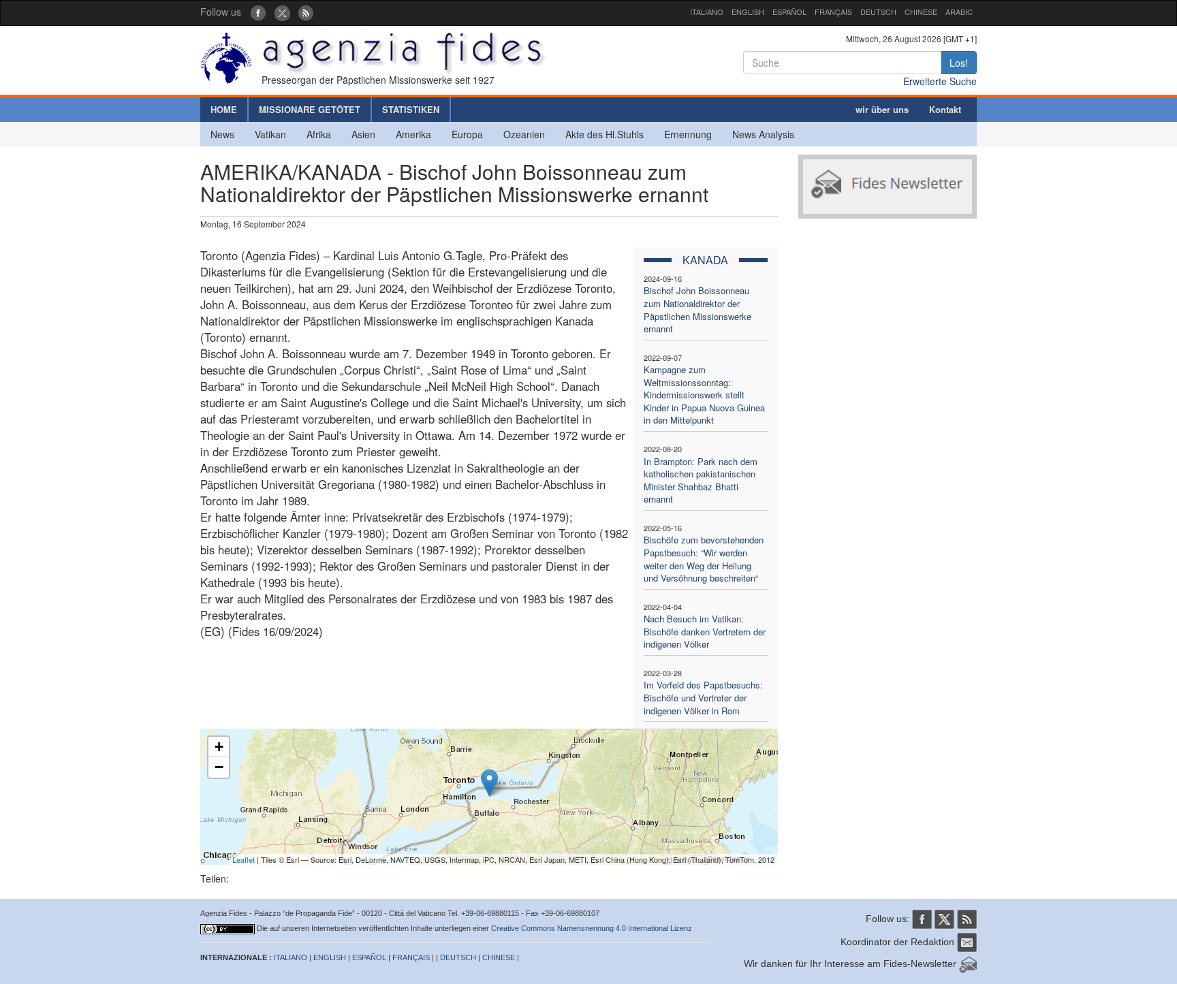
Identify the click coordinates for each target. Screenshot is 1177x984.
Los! (959, 62)
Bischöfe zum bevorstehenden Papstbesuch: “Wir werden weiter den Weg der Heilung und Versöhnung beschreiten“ (704, 558)
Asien (363, 134)
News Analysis (763, 134)
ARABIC (959, 11)
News (222, 134)
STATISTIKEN (410, 109)
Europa (467, 134)
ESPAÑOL (789, 11)
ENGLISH (748, 11)
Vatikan (270, 134)
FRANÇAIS (833, 11)
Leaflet (243, 859)
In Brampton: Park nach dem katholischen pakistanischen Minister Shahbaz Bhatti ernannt (700, 480)
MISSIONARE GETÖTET (309, 109)
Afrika (319, 134)
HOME (223, 109)
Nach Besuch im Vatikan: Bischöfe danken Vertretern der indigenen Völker (705, 631)
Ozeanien (524, 134)
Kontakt (945, 109)
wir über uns (882, 109)
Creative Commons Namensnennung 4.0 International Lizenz (591, 928)
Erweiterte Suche (940, 81)
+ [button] (219, 746)
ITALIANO (706, 11)
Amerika (413, 134)
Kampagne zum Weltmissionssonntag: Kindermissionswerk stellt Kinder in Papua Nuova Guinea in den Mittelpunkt (704, 394)
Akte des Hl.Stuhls (604, 134)
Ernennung (688, 134)
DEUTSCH (878, 11)
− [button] (219, 767)
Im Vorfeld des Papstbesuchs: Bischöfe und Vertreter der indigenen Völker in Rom (703, 697)
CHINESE (921, 11)
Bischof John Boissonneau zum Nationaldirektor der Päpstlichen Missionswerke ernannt (697, 309)
